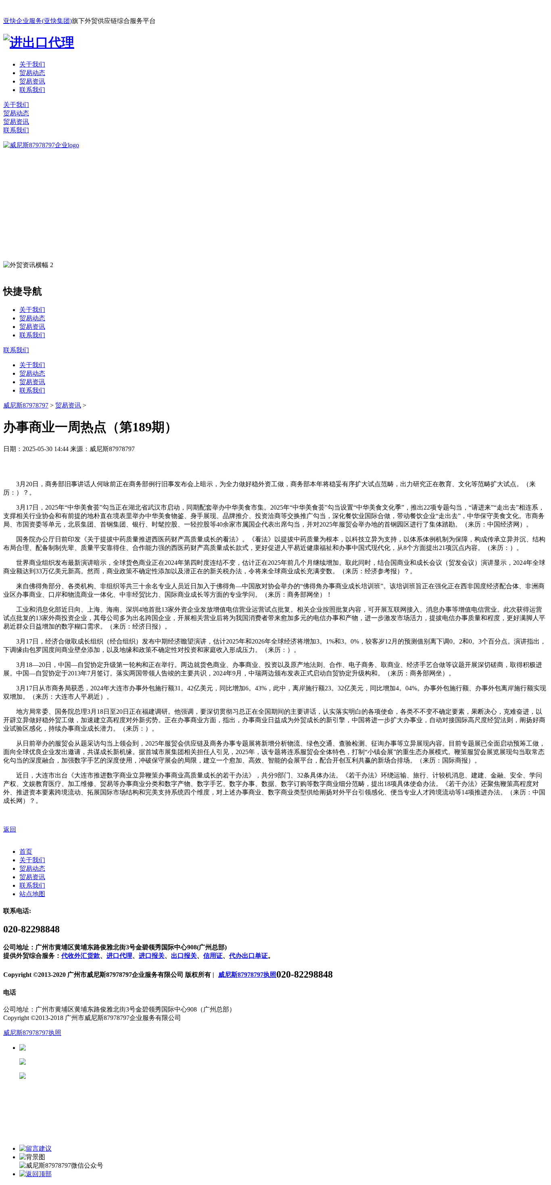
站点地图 (32, 893)
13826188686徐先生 (88, 1047)
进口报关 (152, 955)
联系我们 (32, 89)
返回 (9, 829)
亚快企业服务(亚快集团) (37, 20)
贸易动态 (32, 72)
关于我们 (32, 64)
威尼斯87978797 (25, 405)
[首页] (41, 145)
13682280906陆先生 (88, 1075)
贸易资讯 (32, 81)
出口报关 (184, 955)
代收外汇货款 (80, 955)
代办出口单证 (248, 955)
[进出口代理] (38, 42)
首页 (25, 851)
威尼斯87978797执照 (247, 974)
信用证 (213, 955)
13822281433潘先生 (88, 1061)
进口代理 (119, 955)
